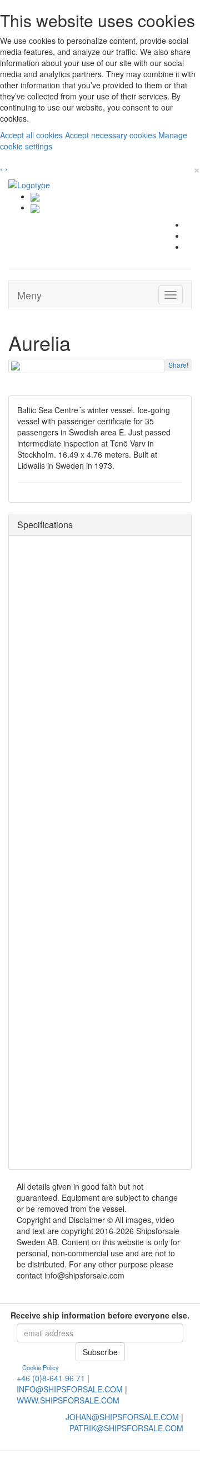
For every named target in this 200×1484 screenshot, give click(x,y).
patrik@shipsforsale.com (126, 1427)
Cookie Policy (40, 1367)
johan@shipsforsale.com (122, 1416)
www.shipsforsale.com (68, 1400)
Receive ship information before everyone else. (100, 1315)
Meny (29, 295)
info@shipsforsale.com (70, 1389)
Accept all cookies (32, 135)
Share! (178, 364)
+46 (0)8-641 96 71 (51, 1377)
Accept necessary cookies (111, 135)
